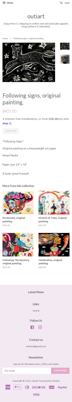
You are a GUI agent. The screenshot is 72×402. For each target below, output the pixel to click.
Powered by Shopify (49, 380)
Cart (66, 3)
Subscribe (60, 370)
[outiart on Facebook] (32, 328)
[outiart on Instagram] (40, 328)
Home (5, 38)
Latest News (36, 292)
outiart (36, 16)
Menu (10, 3)
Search (36, 310)
